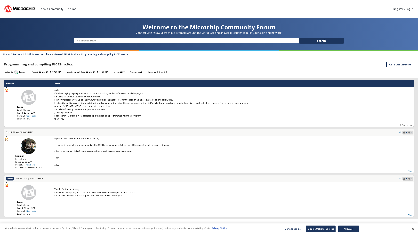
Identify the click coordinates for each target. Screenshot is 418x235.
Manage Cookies (293, 228)
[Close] (412, 228)
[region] (209, 229)
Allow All (348, 228)
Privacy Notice (219, 228)
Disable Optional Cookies (321, 228)
